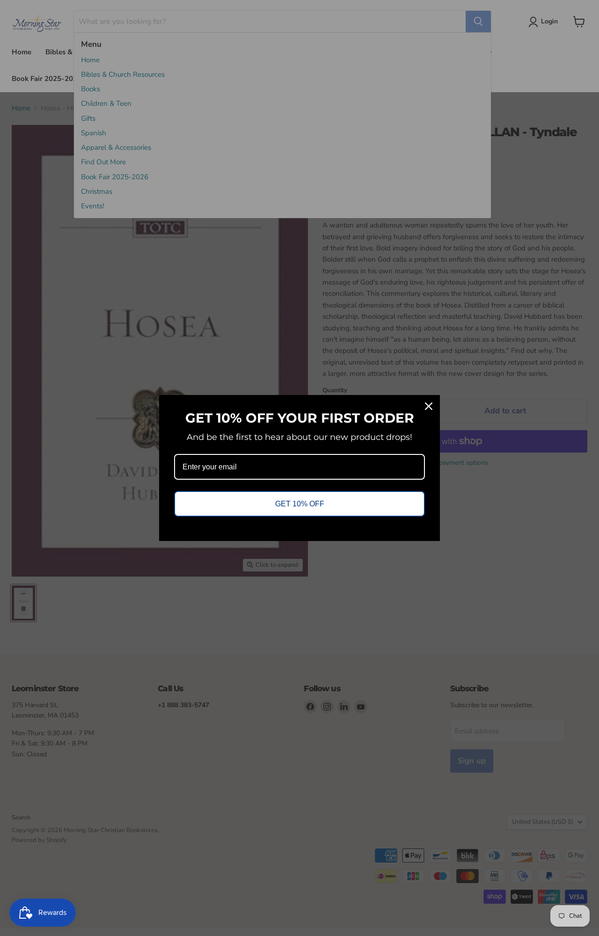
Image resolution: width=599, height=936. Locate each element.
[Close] (428, 406)
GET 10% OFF (299, 504)
